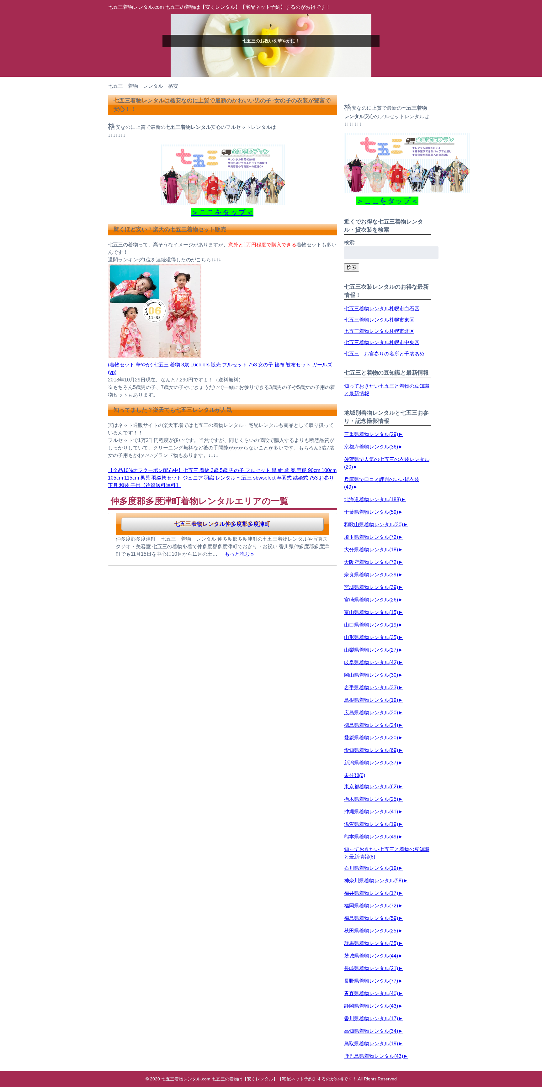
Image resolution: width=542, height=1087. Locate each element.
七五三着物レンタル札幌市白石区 (381, 308)
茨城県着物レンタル (371, 955)
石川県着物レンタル (371, 868)
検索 (352, 267)
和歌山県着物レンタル (373, 524)
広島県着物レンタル (371, 712)
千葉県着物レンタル (371, 512)
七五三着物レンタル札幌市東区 (379, 320)
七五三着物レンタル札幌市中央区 (381, 342)
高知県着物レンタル (371, 1031)
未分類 (354, 775)
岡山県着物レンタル (371, 675)
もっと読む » (239, 554)
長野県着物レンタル (371, 981)
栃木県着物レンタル (371, 799)
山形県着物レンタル (371, 637)
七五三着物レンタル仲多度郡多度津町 (222, 524)
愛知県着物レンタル (371, 750)
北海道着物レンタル (372, 499)
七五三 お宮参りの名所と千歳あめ (384, 353)
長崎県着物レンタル (371, 968)
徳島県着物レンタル (371, 725)
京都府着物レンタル (371, 446)
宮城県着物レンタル (371, 587)
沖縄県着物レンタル (371, 811)
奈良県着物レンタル (371, 574)
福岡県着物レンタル (371, 905)
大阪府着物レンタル (371, 562)
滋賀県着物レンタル (371, 824)
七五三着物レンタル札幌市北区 (379, 331)
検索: (349, 242)
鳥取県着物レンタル (371, 1043)
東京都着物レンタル (371, 786)
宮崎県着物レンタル (371, 599)
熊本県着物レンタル (371, 836)
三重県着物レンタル (371, 434)
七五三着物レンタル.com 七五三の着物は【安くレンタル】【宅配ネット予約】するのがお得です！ (219, 7)
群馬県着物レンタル (371, 943)
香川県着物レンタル (371, 1018)
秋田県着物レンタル (371, 930)
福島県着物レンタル (371, 918)
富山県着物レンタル (371, 612)
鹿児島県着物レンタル (373, 1056)
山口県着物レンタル (371, 625)
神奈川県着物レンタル (373, 880)
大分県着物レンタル (371, 549)
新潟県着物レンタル (371, 762)
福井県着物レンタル (371, 893)
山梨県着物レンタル (371, 650)
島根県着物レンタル (371, 700)
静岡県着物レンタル (371, 1006)
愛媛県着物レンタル (371, 737)
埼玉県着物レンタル (371, 537)
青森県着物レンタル (371, 993)
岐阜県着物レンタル (371, 662)
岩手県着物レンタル (371, 687)
